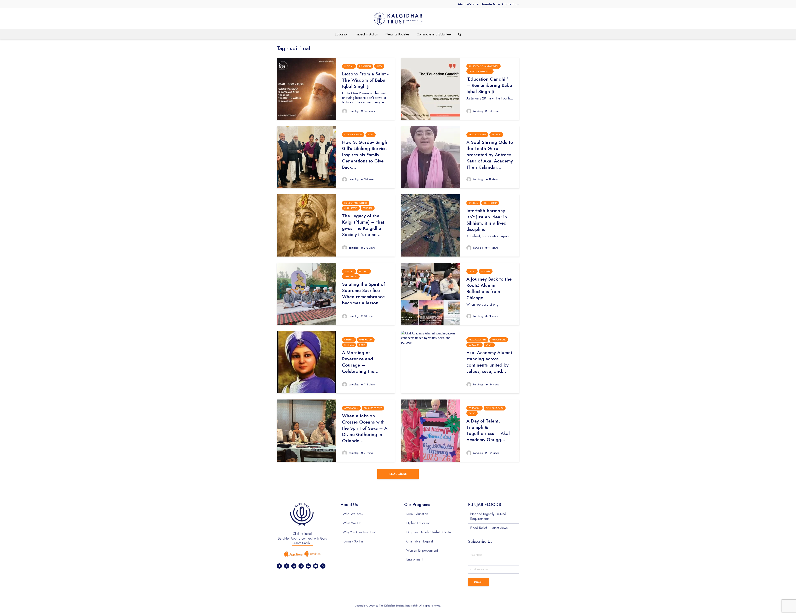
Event (472, 271)
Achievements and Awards (483, 66)
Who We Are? (353, 514)
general (349, 339)
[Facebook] (279, 566)
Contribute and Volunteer (434, 34)
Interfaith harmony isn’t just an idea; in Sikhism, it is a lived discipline (486, 219)
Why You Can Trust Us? (359, 532)
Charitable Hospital (419, 541)
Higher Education (418, 523)
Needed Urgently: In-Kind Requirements (488, 516)
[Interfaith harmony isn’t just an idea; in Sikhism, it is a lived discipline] (430, 225)
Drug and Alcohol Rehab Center (429, 532)
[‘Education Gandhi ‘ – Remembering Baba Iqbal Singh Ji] (430, 88)
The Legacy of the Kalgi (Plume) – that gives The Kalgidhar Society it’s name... (363, 225)
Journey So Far (353, 541)
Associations (499, 339)
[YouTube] (315, 566)
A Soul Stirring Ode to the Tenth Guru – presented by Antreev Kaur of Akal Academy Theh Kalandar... (489, 154)
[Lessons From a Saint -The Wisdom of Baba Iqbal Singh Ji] (306, 88)
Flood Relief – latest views (489, 527)
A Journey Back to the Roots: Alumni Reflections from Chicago (489, 288)
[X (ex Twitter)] (286, 566)
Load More (398, 474)
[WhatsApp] (322, 566)
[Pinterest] (293, 566)
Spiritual (349, 66)
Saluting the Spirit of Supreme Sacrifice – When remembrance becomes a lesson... (363, 293)
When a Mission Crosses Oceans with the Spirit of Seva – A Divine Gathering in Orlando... (364, 428)
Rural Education (417, 514)
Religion (364, 271)
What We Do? (353, 523)
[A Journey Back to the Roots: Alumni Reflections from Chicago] (430, 293)
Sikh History (350, 208)
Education (341, 34)
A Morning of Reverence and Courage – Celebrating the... (360, 361)
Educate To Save (353, 134)
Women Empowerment (422, 550)
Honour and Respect (480, 71)
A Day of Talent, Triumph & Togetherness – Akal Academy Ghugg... (488, 430)
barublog (353, 111)
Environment (414, 559)
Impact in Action (367, 34)
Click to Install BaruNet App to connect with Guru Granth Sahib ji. (302, 538)
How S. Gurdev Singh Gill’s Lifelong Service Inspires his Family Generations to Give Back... (364, 154)
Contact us (510, 4)
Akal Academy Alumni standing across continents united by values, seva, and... (489, 361)
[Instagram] (301, 566)
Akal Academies (477, 134)
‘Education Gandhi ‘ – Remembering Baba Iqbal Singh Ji (489, 85)
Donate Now (490, 4)
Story (379, 66)
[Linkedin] (308, 566)
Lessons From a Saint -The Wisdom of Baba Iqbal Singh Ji (365, 80)
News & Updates (397, 34)
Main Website (468, 4)
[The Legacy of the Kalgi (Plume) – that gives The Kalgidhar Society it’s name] (306, 225)
